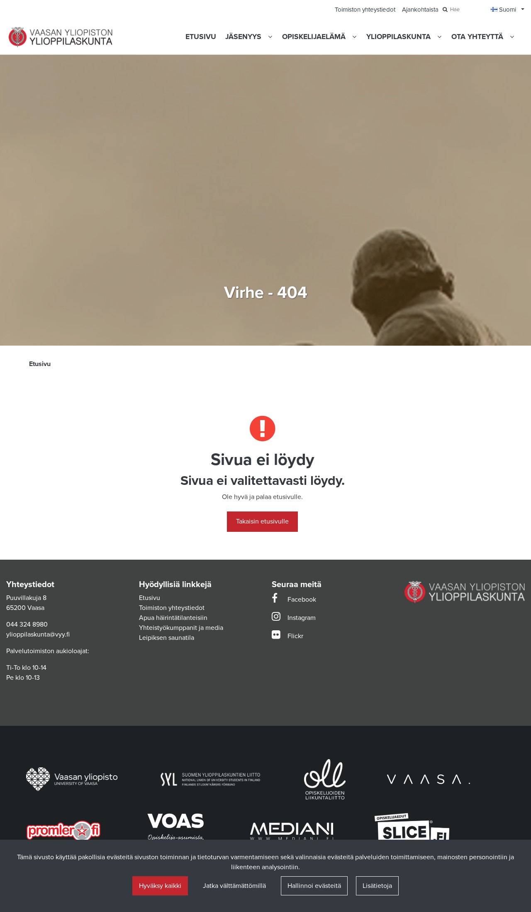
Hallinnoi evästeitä (314, 886)
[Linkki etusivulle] (60, 37)
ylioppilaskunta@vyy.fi (38, 634)
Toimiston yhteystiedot (172, 608)
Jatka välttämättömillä (234, 886)
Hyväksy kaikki (160, 886)
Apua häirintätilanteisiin (173, 618)
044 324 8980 (27, 624)
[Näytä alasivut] (270, 37)
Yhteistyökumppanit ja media (181, 628)
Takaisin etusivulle (262, 521)
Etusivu (149, 598)
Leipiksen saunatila (166, 638)
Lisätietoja (377, 886)
